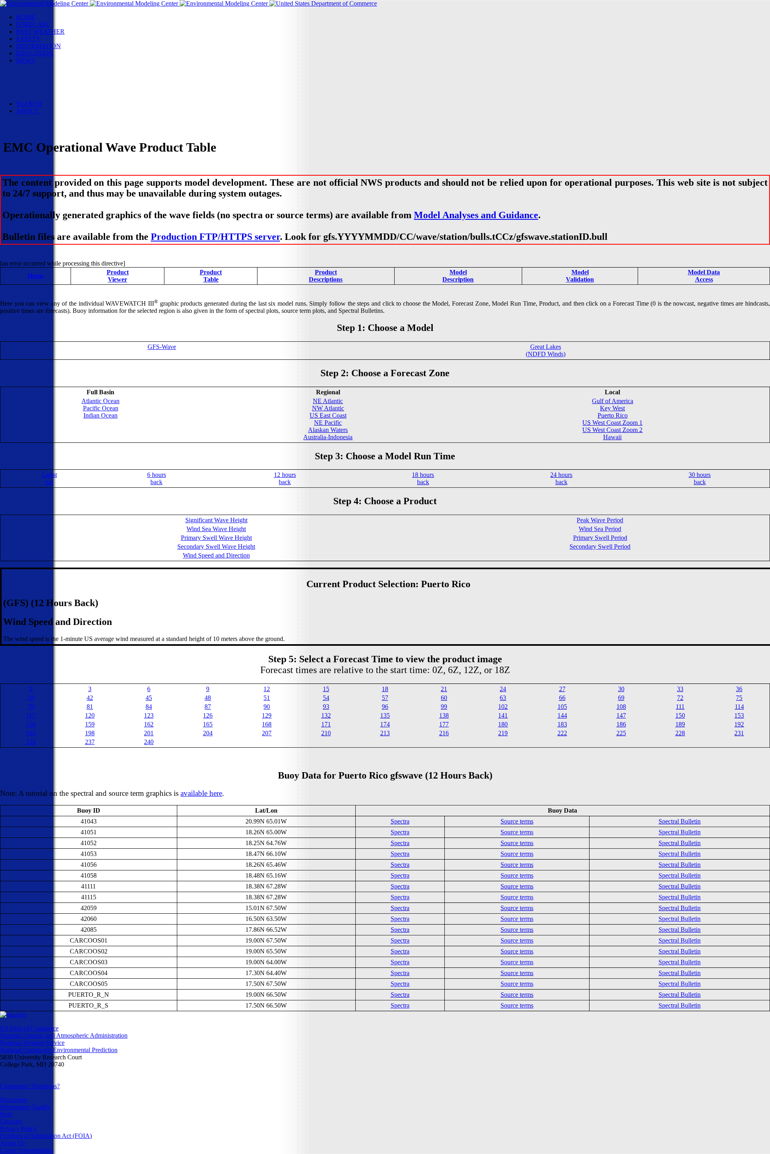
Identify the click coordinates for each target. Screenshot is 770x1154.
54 (326, 697)
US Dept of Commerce (29, 1028)
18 (385, 689)
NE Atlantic (328, 401)
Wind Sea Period (600, 528)
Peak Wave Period (600, 520)
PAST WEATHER (40, 31)
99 (444, 706)
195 (31, 733)
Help (6, 1114)
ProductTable (211, 276)
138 (444, 715)
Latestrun (49, 478)
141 (503, 715)
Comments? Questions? (30, 1086)
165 (208, 724)
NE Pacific (328, 422)
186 (621, 724)
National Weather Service (32, 1042)
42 (90, 697)
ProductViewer (118, 276)
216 (444, 733)
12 (266, 689)
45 (149, 697)
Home (36, 275)
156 (31, 724)
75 (739, 697)
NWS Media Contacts (60, 96)
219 (503, 733)
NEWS (25, 60)
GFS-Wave (162, 346)
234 (31, 741)
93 (326, 706)
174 (385, 724)
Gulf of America (612, 401)
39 (31, 697)
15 (326, 689)
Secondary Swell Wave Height (216, 546)
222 (562, 733)
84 (149, 706)
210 (326, 733)
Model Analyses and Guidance (476, 215)
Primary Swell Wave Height (216, 537)
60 (444, 697)
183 (562, 724)
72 (680, 697)
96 (385, 706)
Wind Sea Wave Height (216, 528)
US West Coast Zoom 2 (612, 429)
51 (266, 697)
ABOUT (27, 110)
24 (503, 689)
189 (680, 724)
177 (444, 724)
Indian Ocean (100, 415)
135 (385, 715)
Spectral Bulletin (680, 821)
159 (90, 724)
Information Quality (25, 1106)
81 (90, 706)
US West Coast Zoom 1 (612, 422)
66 (562, 697)
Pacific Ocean (100, 408)
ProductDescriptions (325, 276)
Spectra (400, 821)
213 (385, 733)
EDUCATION (35, 53)
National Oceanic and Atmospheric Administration (64, 1035)
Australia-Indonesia (328, 437)
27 (562, 689)
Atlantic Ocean (100, 401)
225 (621, 733)
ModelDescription (458, 276)
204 (208, 733)
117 (30, 715)
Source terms (516, 821)
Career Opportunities (26, 1150)
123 (149, 715)
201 (149, 733)
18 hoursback (423, 478)
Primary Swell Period (600, 537)
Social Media (48, 82)
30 (621, 689)
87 (208, 706)
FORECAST (33, 24)
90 (266, 706)
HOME (25, 17)
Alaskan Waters (328, 429)
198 (90, 733)
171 (326, 724)
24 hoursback (561, 478)
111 (680, 706)
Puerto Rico (613, 415)
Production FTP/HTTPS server (215, 236)
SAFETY (28, 38)
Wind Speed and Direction (216, 555)
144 (562, 715)
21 (444, 689)
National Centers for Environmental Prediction (59, 1050)
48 (208, 697)
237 (90, 741)
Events (40, 74)
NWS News (47, 67)
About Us (12, 1143)
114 (739, 706)
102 (503, 706)
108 (621, 706)
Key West (612, 408)
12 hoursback (285, 478)
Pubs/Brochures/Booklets (64, 89)
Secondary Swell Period (599, 546)
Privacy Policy (18, 1128)
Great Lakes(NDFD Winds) (545, 350)
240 (149, 741)
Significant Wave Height (216, 520)
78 (31, 706)
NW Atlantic (328, 408)
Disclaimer (13, 1099)
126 (208, 715)
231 (739, 733)
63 (503, 697)
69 (621, 697)
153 (739, 715)
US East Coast (328, 415)
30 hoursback (700, 478)
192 (739, 724)
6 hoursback (156, 478)
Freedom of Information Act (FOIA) (46, 1135)
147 (621, 715)
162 (149, 724)
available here (201, 793)
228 (680, 733)
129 (267, 715)
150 (680, 715)
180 (503, 724)
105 (562, 706)
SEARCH (29, 103)
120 (90, 715)
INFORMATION (38, 46)
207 (267, 733)
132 (326, 715)
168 (267, 724)
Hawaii (612, 437)
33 (680, 689)
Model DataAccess (704, 276)
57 (385, 697)
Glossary (11, 1121)
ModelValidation (580, 276)
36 (739, 689)
